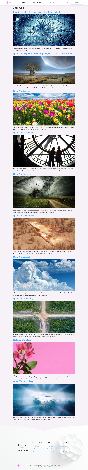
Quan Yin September (23, 215)
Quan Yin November (23, 132)
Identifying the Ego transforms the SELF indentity (37, 12)
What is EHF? (51, 446)
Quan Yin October (22, 174)
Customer (65, 446)
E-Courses (37, 449)
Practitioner (65, 449)
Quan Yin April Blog (23, 381)
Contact (51, 452)
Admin (65, 452)
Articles (65, 2)
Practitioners (37, 2)
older (15, 423)
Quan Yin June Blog (23, 298)
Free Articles (37, 452)
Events (52, 2)
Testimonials (44, 465)
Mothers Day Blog (22, 340)
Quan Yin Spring (21, 91)
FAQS (33, 465)
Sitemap (51, 465)
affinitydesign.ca (48, 466)
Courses (22, 2)
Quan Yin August (21, 257)
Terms (29, 465)
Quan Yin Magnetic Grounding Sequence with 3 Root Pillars (42, 53)
